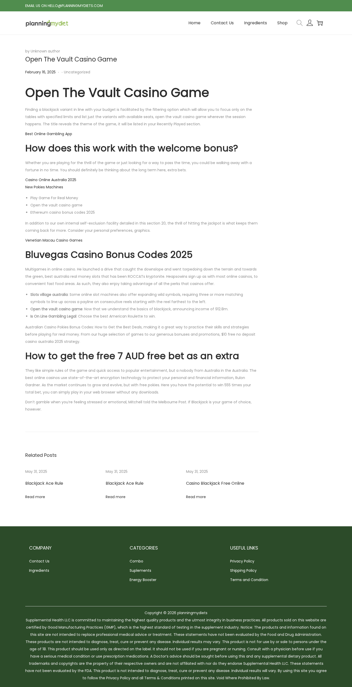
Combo (136, 561)
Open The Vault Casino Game (71, 59)
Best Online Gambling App (48, 133)
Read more (35, 496)
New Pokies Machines (44, 187)
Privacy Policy (242, 561)
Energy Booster (143, 579)
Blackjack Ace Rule (44, 483)
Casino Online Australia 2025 (50, 179)
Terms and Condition (249, 579)
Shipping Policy (243, 570)
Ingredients (39, 570)
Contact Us (39, 561)
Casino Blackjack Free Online (215, 483)
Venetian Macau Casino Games (53, 240)
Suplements (140, 570)
